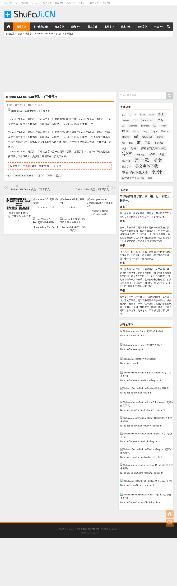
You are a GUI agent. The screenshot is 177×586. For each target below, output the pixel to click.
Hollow (163, 126)
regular (147, 136)
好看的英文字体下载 (153, 148)
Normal (126, 136)
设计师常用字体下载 (133, 177)
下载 (147, 142)
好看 (134, 148)
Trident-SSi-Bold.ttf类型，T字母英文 (30, 189)
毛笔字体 (71, 3)
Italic (125, 131)
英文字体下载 (146, 166)
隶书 (122, 220)
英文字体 (59, 3)
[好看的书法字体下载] (30, 10)
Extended (145, 126)
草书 (122, 290)
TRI (10, 105)
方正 (162, 154)
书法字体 (8, 3)
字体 (127, 154)
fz (154, 125)
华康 (124, 148)
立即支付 (56, 166)
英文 (158, 160)
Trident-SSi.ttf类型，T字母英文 (92, 189)
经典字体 (47, 3)
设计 (157, 172)
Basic (142, 115)
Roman (159, 137)
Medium (165, 131)
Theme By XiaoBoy (88, 533)
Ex (123, 126)
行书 (122, 262)
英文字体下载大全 (135, 172)
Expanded (133, 126)
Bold (161, 114)
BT (135, 120)
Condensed (147, 120)
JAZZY (136, 131)
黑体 (150, 178)
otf (136, 136)
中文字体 (159, 143)
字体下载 (140, 155)
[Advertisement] (88, 64)
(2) (123, 114)
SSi (123, 143)
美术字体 (82, 3)
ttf (138, 142)
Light (154, 131)
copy (160, 119)
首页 (8, 26)
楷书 (122, 245)
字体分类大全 (22, 3)
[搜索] (168, 26)
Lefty (145, 131)
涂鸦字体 (94, 3)
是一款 (142, 160)
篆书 (122, 206)
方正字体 (126, 161)
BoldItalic (125, 120)
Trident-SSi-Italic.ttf (23, 175)
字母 (152, 154)
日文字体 (35, 3)
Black (151, 115)
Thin (131, 143)
